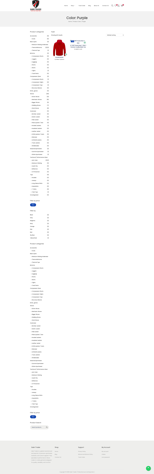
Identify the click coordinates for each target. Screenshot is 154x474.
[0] (115, 6)
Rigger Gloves (36, 102)
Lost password (106, 457)
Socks (33, 39)
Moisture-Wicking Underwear (40, 44)
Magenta (32, 220)
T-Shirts (34, 189)
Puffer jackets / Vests (38, 134)
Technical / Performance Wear (39, 157)
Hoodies (34, 177)
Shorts (34, 65)
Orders (103, 454)
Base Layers (33, 41)
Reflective (35, 169)
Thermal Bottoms (37, 47)
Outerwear (33, 111)
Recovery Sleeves (37, 88)
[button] (66, 54)
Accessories (33, 36)
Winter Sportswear (37, 154)
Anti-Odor (35, 160)
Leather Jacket (36, 131)
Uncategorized (34, 195)
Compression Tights (37, 82)
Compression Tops (37, 85)
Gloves (32, 94)
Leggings (34, 62)
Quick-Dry (35, 166)
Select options (60, 59)
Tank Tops (35, 192)
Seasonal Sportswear (36, 148)
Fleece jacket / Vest (37, 122)
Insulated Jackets (37, 128)
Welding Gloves (36, 105)
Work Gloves (35, 108)
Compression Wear (35, 76)
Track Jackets (36, 143)
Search (47, 427)
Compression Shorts (37, 56)
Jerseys (34, 180)
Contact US (58, 457)
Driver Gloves (35, 96)
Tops (31, 174)
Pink (31, 229)
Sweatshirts (35, 186)
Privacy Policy (82, 451)
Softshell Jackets (36, 140)
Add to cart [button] (79, 49)
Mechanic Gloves (37, 99)
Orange (32, 226)
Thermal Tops (36, 50)
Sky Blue (32, 235)
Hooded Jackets (36, 125)
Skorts (33, 68)
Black (31, 215)
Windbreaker (35, 146)
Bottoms (32, 53)
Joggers (34, 59)
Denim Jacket (36, 117)
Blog (56, 454)
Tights (33, 70)
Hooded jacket (59, 57)
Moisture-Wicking (37, 163)
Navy (31, 223)
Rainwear (34, 137)
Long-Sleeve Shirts (37, 183)
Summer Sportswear (37, 151)
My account (105, 451)
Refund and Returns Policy (85, 454)
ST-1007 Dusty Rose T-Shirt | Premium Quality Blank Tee (78, 46)
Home (70, 21)
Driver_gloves (34, 91)
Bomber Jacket (36, 114)
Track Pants (35, 73)
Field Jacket (35, 120)
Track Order (81, 457)
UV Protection (36, 172)
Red (31, 232)
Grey (31, 218)
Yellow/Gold (33, 238)
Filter (33, 205)
